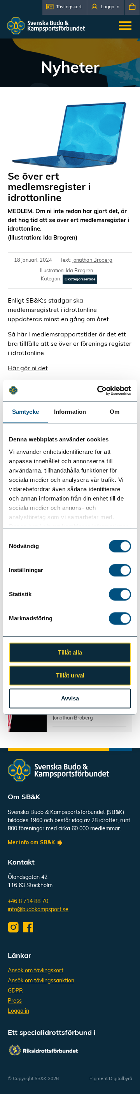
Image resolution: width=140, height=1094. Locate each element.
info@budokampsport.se (38, 910)
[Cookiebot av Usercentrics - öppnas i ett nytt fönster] (98, 390)
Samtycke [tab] (25, 411)
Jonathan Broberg (92, 260)
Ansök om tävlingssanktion (41, 981)
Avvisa (70, 698)
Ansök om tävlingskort (35, 971)
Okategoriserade (80, 279)
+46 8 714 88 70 (28, 902)
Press (15, 1001)
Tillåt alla (70, 652)
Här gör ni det (28, 369)
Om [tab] (114, 411)
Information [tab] (70, 411)
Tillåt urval (70, 675)
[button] (64, 7)
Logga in (18, 1011)
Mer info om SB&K (31, 843)
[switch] (120, 570)
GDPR (15, 991)
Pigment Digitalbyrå (110, 1078)
